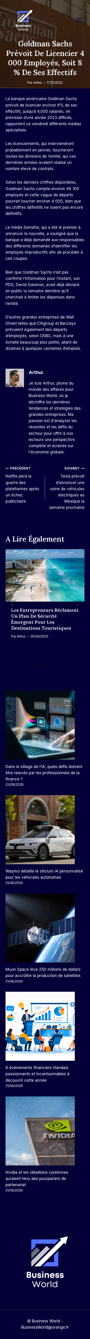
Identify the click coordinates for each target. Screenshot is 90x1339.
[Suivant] (77, 605)
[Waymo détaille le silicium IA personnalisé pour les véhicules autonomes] (45, 829)
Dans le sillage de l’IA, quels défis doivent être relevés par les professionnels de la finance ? (44, 772)
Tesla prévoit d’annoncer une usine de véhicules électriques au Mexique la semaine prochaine (66, 488)
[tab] (36, 664)
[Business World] (23, 20)
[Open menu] (81, 19)
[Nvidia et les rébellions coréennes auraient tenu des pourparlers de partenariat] (45, 1130)
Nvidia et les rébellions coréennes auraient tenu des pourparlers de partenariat (37, 1178)
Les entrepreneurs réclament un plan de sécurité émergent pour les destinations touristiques (45, 619)
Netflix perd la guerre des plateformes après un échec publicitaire (22, 485)
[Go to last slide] (12, 605)
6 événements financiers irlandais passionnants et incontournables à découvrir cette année (37, 1073)
